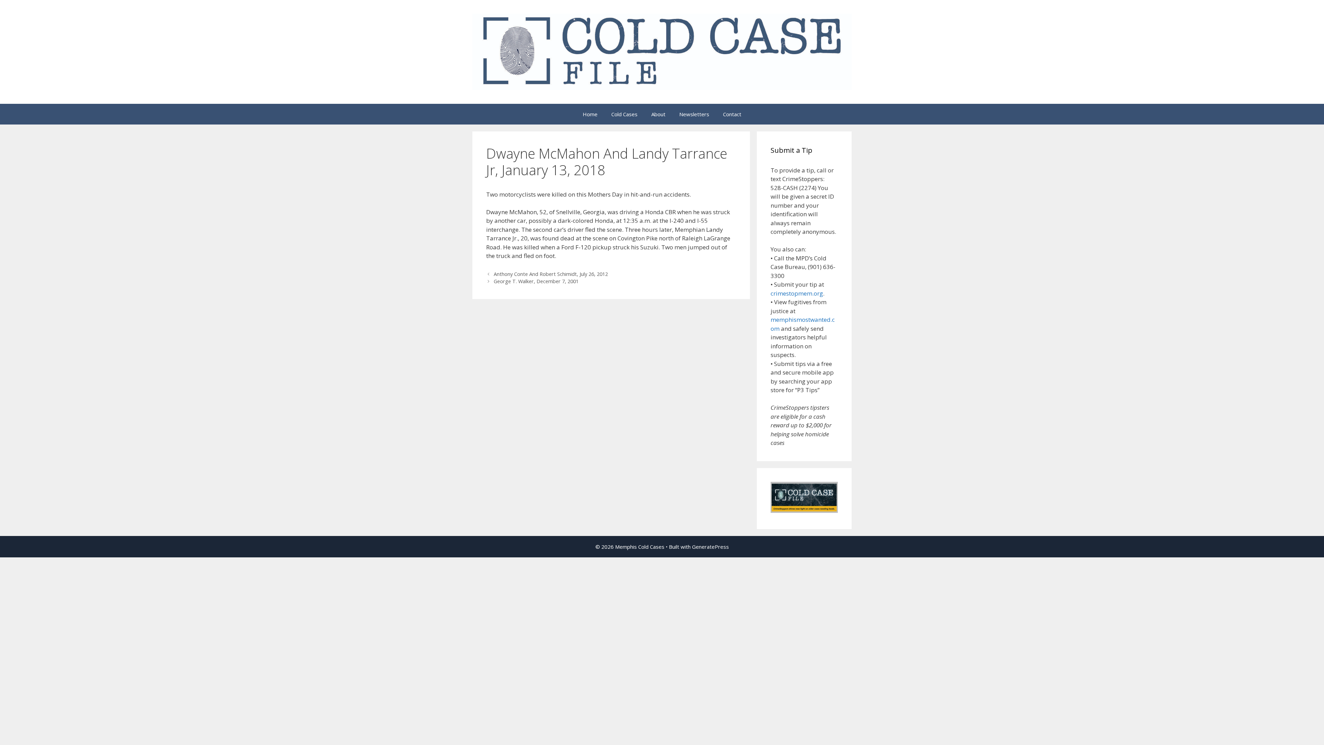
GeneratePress (710, 546)
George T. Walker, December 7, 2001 (536, 281)
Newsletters (694, 114)
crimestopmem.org (797, 293)
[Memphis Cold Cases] (662, 51)
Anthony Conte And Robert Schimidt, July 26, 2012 (551, 274)
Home (590, 114)
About (658, 114)
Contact (732, 114)
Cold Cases (624, 114)
